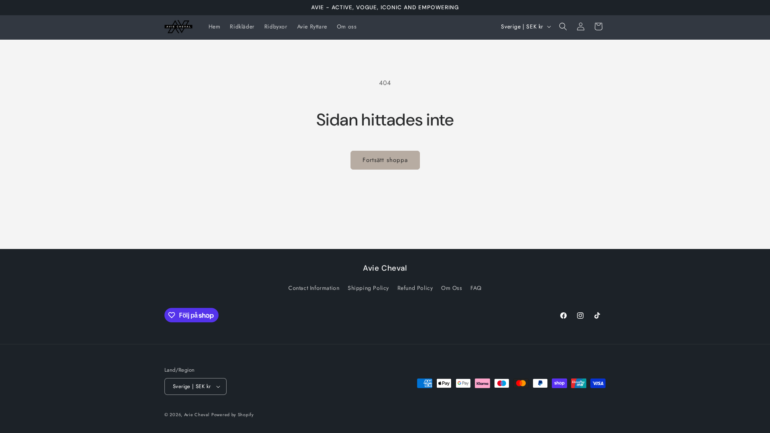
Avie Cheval (197, 414)
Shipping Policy (368, 288)
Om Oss (451, 288)
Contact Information (313, 288)
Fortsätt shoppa (385, 160)
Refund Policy (415, 288)
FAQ (476, 288)
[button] (563, 26)
